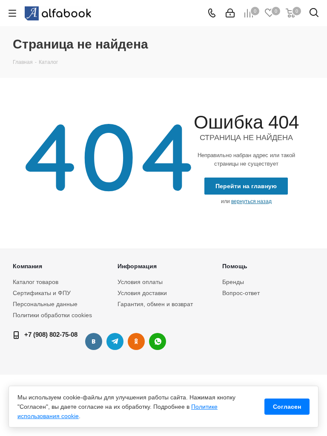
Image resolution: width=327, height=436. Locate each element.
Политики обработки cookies (52, 315)
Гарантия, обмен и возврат (155, 304)
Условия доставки (142, 293)
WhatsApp (157, 341)
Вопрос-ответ (241, 293)
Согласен (287, 406)
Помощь (234, 266)
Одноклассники (136, 341)
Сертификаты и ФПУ (42, 293)
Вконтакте (93, 341)
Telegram (114, 341)
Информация (137, 266)
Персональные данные (45, 304)
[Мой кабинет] (230, 13)
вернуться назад (251, 201)
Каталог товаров (35, 281)
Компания (27, 266)
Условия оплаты (140, 281)
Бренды (233, 281)
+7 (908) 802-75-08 (50, 334)
